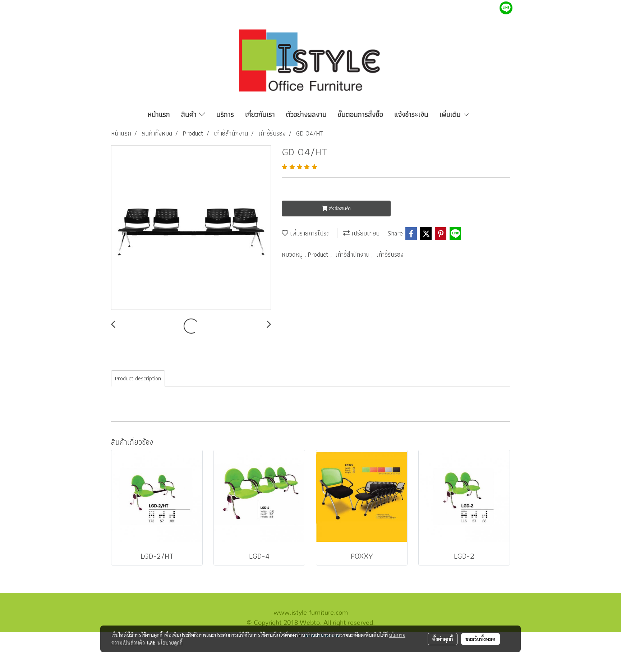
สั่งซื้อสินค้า (339, 208)
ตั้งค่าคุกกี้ (442, 639)
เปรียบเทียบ (365, 233)
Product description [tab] (138, 378)
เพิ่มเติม (451, 114)
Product (319, 254)
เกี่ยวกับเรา (260, 114)
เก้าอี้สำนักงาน (353, 254)
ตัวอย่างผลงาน (306, 114)
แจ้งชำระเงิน (411, 114)
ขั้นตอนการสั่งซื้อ (360, 114)
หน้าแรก (159, 114)
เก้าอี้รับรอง (390, 254)
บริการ (225, 114)
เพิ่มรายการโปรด (309, 233)
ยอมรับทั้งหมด (480, 639)
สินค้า (190, 114)
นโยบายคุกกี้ (170, 642)
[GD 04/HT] (191, 228)
